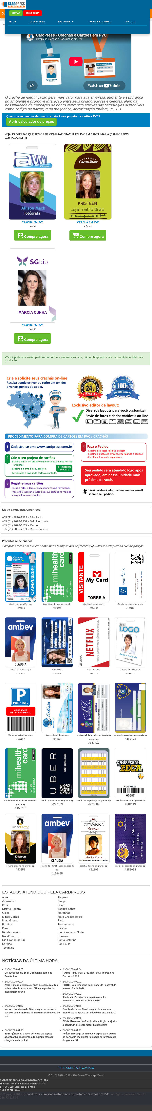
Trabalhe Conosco (99, 21)
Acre (5, 897)
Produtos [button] (64, 21)
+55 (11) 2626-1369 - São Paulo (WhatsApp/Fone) (76, 1075)
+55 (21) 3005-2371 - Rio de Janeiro (25, 529)
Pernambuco (66, 924)
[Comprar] (32, 182)
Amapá (62, 901)
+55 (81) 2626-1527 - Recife (20, 525)
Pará (61, 920)
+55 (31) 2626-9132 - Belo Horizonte (25, 521)
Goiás (6, 912)
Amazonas (8, 901)
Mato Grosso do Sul (70, 916)
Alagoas (63, 897)
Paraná (62, 928)
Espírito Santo (66, 908)
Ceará (61, 905)
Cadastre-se (37, 21)
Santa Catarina (67, 939)
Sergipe (7, 943)
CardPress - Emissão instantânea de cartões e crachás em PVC (68, 1094)
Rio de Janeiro (11, 932)
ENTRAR (16, 13)
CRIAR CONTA (32, 13)
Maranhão (64, 912)
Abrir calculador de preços (31, 122)
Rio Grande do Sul (13, 939)
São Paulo (64, 943)
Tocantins (8, 947)
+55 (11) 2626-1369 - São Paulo (22, 517)
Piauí (5, 928)
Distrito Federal (11, 908)
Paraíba (7, 924)
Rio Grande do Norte (71, 932)
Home (12, 21)
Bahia (5, 905)
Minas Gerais (10, 916)
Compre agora (35, 237)
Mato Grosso (10, 920)
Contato (130, 21)
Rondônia (8, 936)
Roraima (63, 936)
